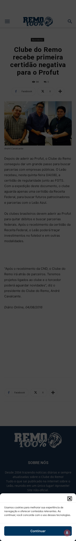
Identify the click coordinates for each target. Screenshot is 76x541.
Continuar (38, 531)
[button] (70, 498)
